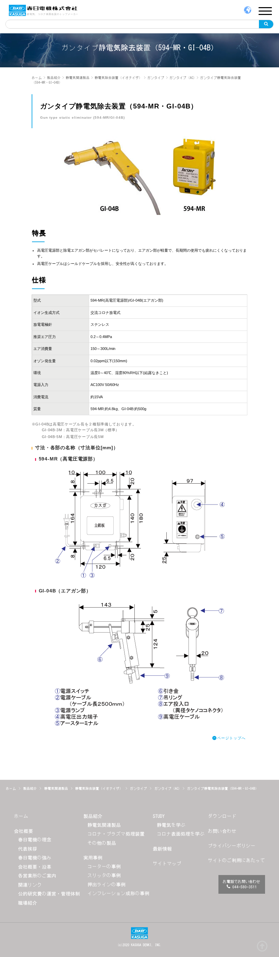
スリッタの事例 (104, 875)
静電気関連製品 (104, 825)
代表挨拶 (27, 848)
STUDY (159, 816)
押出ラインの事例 (106, 884)
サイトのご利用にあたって (236, 860)
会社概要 (23, 831)
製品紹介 (92, 816)
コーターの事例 (104, 866)
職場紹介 (27, 903)
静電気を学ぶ (171, 825)
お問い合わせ (222, 831)
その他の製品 (101, 843)
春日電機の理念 (34, 839)
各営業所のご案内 (37, 875)
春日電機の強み (34, 857)
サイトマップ (167, 863)
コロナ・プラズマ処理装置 (116, 834)
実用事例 (92, 857)
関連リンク (30, 885)
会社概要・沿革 (34, 866)
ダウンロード (222, 816)
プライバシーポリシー (232, 845)
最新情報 (162, 848)
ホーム (21, 816)
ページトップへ (231, 738)
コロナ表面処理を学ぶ (180, 834)
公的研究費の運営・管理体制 (49, 893)
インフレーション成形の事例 (118, 893)
